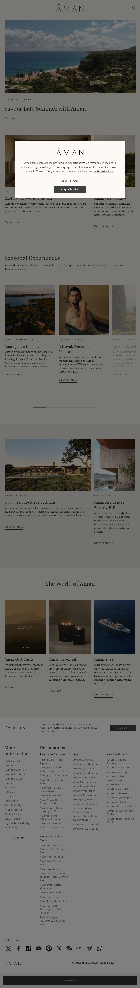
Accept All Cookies (70, 189)
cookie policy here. (103, 171)
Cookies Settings (69, 180)
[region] (70, 169)
